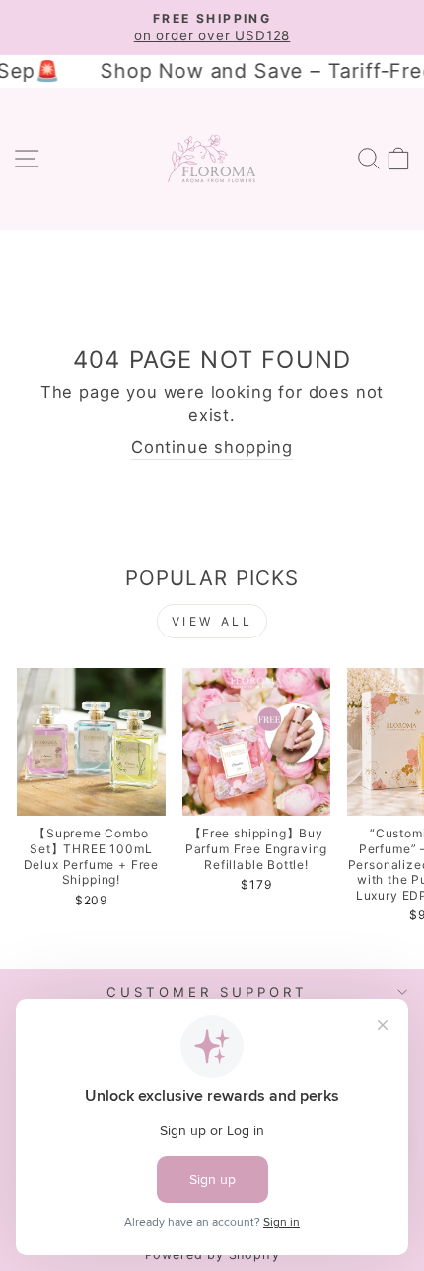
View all (212, 621)
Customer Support (207, 992)
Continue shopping (212, 447)
